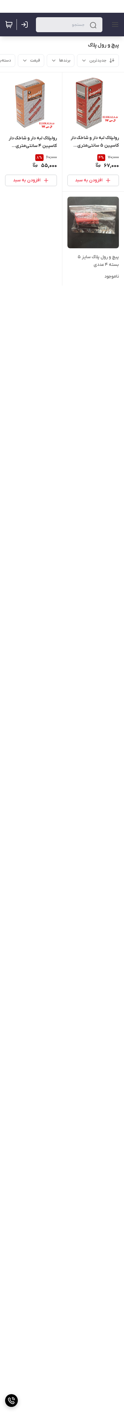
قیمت (35, 60)
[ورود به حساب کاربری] (26, 24)
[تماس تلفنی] (11, 1400)
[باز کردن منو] (114, 24)
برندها (64, 60)
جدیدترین (98, 60)
